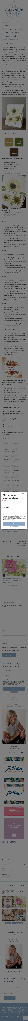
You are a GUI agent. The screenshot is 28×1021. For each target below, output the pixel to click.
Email (4, 500)
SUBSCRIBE (14, 523)
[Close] (23, 493)
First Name (6, 507)
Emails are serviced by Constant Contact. (14, 519)
